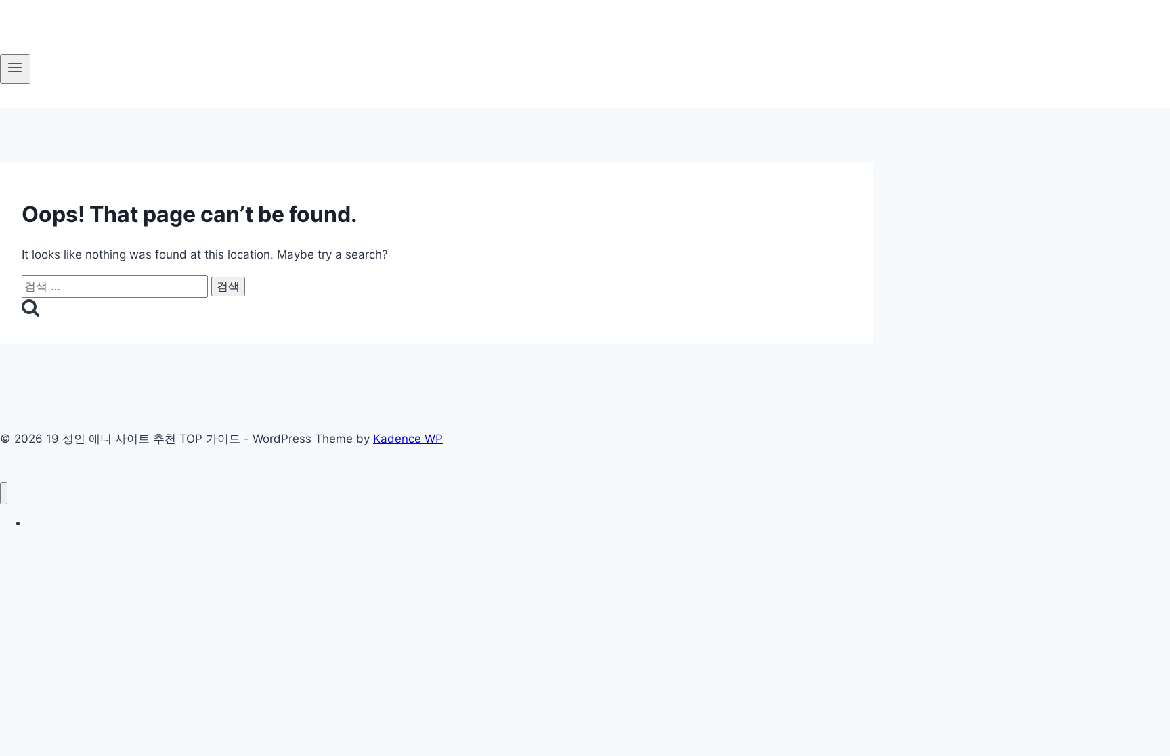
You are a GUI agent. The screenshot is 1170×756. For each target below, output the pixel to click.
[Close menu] (3, 493)
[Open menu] (15, 69)
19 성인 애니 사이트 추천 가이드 (96, 523)
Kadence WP (408, 438)
